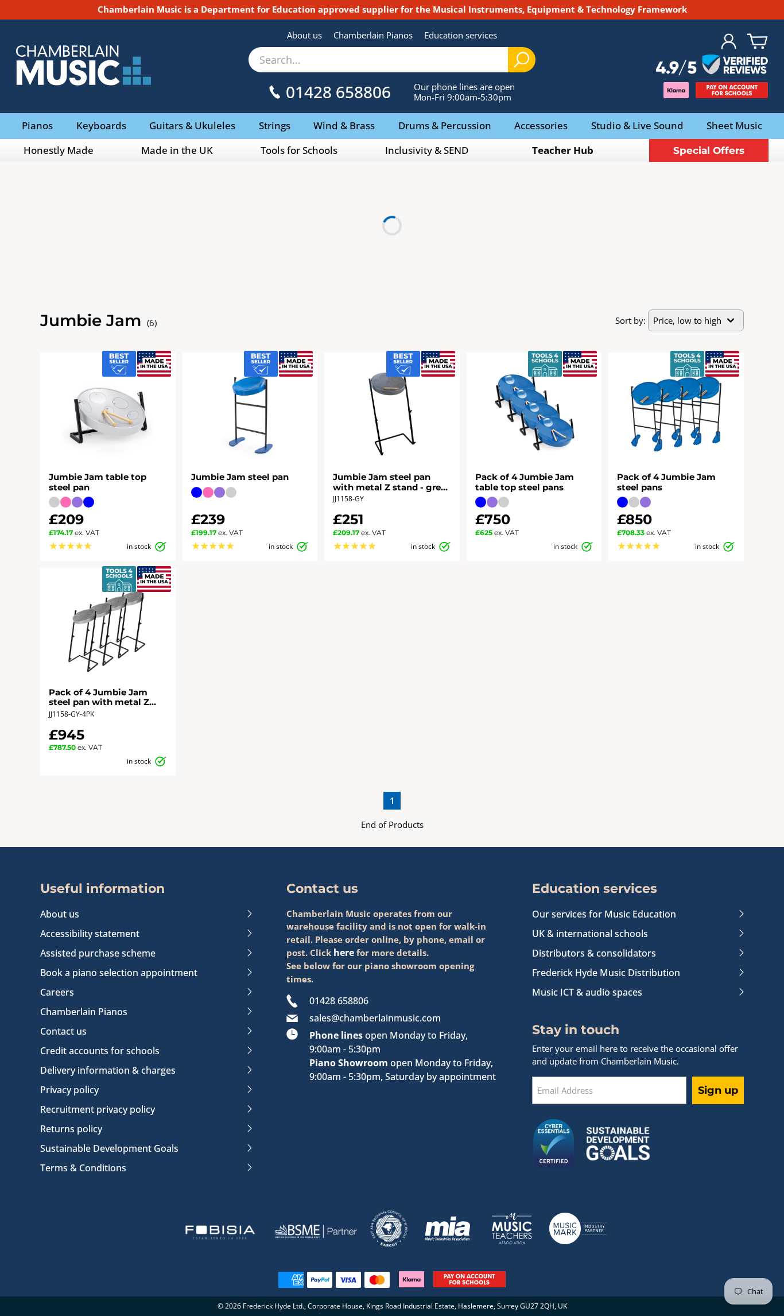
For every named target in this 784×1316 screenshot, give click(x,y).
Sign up (718, 1090)
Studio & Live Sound (637, 125)
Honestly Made (59, 150)
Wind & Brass (344, 125)
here (343, 952)
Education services (460, 35)
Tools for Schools (299, 150)
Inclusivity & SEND (426, 150)
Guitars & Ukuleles (192, 125)
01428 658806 (338, 1000)
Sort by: (630, 320)
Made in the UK (177, 150)
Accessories (541, 125)
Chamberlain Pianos (373, 35)
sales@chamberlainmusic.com (375, 1018)
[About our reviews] (712, 65)
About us (304, 35)
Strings (274, 125)
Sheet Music (734, 125)
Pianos (37, 125)
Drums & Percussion (444, 125)
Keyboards (101, 125)
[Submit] (521, 59)
